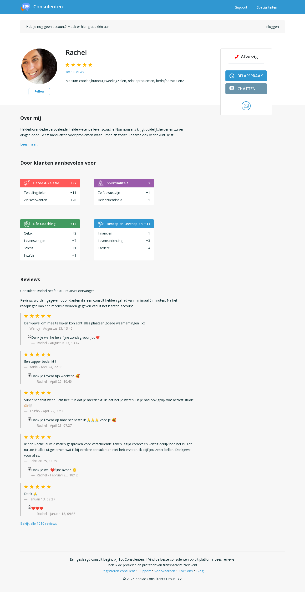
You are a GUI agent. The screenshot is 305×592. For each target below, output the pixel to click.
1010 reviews (75, 72)
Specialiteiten (267, 7)
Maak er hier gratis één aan (88, 26)
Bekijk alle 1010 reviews (38, 523)
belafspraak (250, 75)
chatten (246, 88)
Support (241, 7)
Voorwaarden (164, 571)
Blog (199, 571)
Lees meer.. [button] (29, 144)
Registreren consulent (118, 571)
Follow (39, 91)
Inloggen (272, 26)
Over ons (186, 571)
